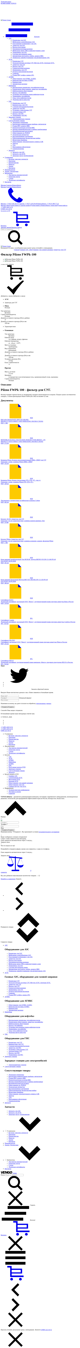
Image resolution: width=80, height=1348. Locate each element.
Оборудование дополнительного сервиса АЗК (27, 141)
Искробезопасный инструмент (22, 131)
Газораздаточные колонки (21, 68)
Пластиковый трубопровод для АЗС (24, 43)
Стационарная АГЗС (15, 777)
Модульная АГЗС (14, 779)
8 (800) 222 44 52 (46, 1330)
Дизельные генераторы (20, 122)
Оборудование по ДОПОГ (21, 133)
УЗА (14, 145)
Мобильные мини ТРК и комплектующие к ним (28, 50)
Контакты (12, 168)
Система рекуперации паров (22, 54)
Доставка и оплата (15, 792)
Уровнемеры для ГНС (19, 115)
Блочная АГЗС (13, 781)
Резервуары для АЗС (19, 40)
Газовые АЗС (13, 776)
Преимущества (14, 162)
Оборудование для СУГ (16, 784)
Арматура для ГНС (18, 108)
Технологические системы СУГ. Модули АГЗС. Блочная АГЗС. (33, 63)
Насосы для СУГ (18, 66)
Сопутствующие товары (17, 120)
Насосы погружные (19, 47)
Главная (16, 250)
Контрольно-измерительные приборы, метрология (29, 124)
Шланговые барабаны (19, 140)
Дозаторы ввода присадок (21, 99)
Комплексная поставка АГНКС (22, 80)
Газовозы (15, 73)
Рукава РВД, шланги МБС (21, 126)
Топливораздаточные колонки (22, 49)
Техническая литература (20, 134)
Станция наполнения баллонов (22, 106)
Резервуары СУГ (18, 61)
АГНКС (11, 77)
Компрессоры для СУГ (20, 105)
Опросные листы (14, 176)
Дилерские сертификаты (17, 180)
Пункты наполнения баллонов (22, 71)
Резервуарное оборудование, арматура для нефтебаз (29, 89)
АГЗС (10, 59)
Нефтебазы (12, 85)
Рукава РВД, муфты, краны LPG (23, 75)
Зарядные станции (15, 117)
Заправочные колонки (19, 84)
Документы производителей (18, 175)
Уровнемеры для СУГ (19, 70)
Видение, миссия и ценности (18, 159)
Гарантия (12, 793)
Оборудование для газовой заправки (21, 783)
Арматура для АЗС (18, 45)
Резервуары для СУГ (19, 103)
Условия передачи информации (19, 790)
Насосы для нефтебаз (19, 92)
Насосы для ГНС (18, 113)
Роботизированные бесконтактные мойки (26, 138)
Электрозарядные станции (21, 119)
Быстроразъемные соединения (22, 136)
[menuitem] (3, 185)
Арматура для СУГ (18, 64)
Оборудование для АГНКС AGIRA (24, 78)
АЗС (10, 38)
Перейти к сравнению (8, 879)
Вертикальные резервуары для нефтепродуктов (28, 87)
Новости (11, 164)
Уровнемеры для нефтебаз (21, 96)
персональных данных (43, 703)
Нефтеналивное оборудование (22, 91)
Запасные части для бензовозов (22, 155)
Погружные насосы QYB (17, 767)
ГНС (10, 101)
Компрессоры (17, 82)
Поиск (3, 1175)
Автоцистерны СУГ (19, 112)
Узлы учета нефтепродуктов (21, 98)
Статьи (11, 178)
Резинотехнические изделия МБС (23, 127)
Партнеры (12, 161)
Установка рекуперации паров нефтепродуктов (28, 94)
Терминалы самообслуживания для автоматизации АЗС (31, 57)
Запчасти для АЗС (18, 152)
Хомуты (15, 143)
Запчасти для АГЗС (18, 154)
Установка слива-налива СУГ (22, 110)
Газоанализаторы (18, 148)
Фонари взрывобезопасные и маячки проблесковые (29, 129)
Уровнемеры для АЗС (19, 52)
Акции (11, 166)
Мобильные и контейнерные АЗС (23, 42)
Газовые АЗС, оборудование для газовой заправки (36, 250)
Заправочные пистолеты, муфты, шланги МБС (28, 56)
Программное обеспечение (21, 147)
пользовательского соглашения (49, 832)
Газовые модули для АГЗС (17, 786)
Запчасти (12, 150)
